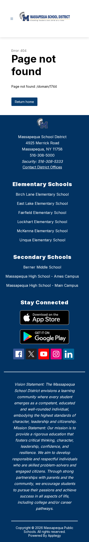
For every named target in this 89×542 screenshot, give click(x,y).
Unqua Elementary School (42, 240)
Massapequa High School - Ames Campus (42, 276)
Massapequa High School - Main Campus (42, 285)
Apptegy (54, 535)
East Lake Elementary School (42, 203)
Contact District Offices (42, 167)
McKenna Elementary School (42, 231)
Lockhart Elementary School (42, 221)
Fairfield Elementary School (42, 212)
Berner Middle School (42, 267)
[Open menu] (11, 18)
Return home (24, 102)
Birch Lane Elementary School (42, 194)
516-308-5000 (42, 155)
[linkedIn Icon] (68, 358)
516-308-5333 (50, 161)
